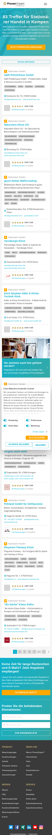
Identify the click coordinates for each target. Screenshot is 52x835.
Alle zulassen (37, 437)
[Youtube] (35, 817)
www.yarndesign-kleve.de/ (14, 264)
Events (4, 806)
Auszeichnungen (8, 764)
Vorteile (5, 750)
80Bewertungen (18, 634)
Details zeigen (39, 432)
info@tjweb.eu (9, 572)
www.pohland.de (10, 518)
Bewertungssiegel (9, 741)
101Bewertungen (18, 274)
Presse (28, 779)
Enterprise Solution (9, 755)
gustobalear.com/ (29, 212)
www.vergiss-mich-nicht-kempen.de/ (18, 475)
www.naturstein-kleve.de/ (14, 152)
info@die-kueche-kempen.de (32, 621)
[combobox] (26, 706)
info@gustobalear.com (12, 212)
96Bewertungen (18, 485)
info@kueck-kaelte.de (12, 317)
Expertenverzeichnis (34, 797)
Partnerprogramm (9, 759)
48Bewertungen (18, 327)
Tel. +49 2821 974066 (12, 516)
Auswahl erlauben (19, 444)
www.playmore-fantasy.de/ (28, 572)
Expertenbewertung (33, 792)
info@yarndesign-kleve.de (14, 262)
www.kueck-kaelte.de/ (31, 317)
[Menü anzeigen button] (45, 4)
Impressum (32, 825)
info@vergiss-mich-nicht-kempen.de (18, 472)
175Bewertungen (18, 582)
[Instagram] (41, 817)
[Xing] (23, 817)
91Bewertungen (18, 222)
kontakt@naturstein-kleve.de (15, 149)
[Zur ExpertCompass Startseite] (17, 4)
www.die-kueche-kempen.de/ (15, 624)
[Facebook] (17, 817)
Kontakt (29, 764)
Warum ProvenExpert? (34, 741)
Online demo (31, 788)
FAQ (3, 783)
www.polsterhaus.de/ (30, 99)
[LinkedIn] (29, 817)
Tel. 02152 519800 (11, 621)
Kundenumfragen (8, 746)
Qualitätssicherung (20, 825)
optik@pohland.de (30, 516)
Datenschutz (32, 823)
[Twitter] (11, 817)
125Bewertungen (18, 528)
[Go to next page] (49, 644)
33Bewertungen (18, 162)
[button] (18, 106)
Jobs (27, 755)
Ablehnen (41, 445)
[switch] (28, 420)
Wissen (5, 779)
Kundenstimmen (32, 759)
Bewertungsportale (9, 788)
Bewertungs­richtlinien (10, 801)
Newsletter (30, 783)
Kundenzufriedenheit (10, 797)
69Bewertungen (18, 109)
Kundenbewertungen (10, 792)
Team (28, 750)
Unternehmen (31, 746)
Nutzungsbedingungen (19, 823)
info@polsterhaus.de (12, 99)
